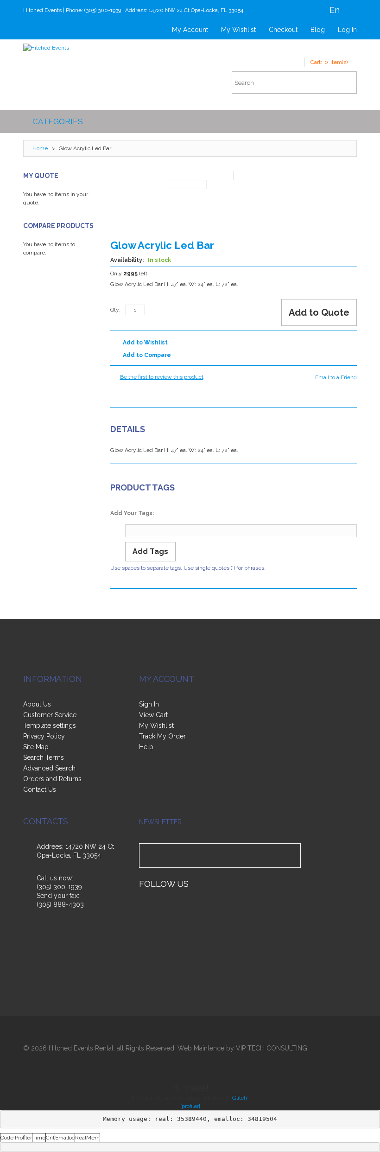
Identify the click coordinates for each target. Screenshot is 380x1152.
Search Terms (43, 757)
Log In (347, 29)
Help (146, 747)
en (334, 10)
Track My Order (162, 736)
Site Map (36, 747)
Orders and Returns (52, 779)
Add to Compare (147, 355)
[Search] (345, 82)
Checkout (283, 29)
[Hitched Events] (46, 48)
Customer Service (49, 715)
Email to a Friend (336, 377)
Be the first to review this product (161, 377)
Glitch (239, 1098)
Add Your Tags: (132, 513)
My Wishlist (238, 29)
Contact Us (39, 789)
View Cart (153, 715)
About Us (37, 704)
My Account (190, 29)
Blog (317, 29)
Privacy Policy (44, 736)
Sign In (149, 704)
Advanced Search (49, 768)
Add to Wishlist (145, 342)
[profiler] (190, 1106)
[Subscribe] (292, 855)
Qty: (115, 309)
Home (40, 148)
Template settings (49, 725)
